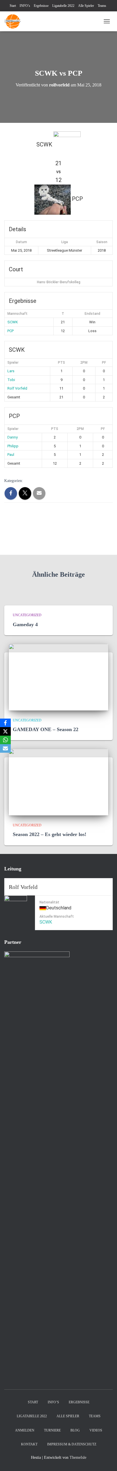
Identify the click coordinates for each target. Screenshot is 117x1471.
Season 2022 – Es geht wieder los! (49, 834)
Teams (102, 6)
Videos (95, 1430)
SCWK (12, 322)
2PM (83, 363)
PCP (10, 331)
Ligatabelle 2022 (63, 6)
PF (104, 363)
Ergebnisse (41, 6)
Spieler (12, 363)
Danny (12, 437)
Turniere (52, 1430)
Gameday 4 (25, 624)
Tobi (11, 380)
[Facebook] (5, 723)
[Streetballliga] (14, 21)
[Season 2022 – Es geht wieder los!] (58, 782)
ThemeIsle (78, 1457)
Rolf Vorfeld (17, 388)
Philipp (12, 446)
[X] (5, 731)
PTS (61, 363)
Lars (10, 371)
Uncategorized (27, 615)
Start (13, 6)
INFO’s (25, 6)
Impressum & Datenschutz (71, 1444)
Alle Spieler (86, 6)
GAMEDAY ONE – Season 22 (45, 729)
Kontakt (29, 1444)
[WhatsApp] (5, 740)
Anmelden (24, 1430)
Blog (75, 1430)
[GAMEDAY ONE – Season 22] (58, 677)
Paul (10, 454)
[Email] (5, 748)
